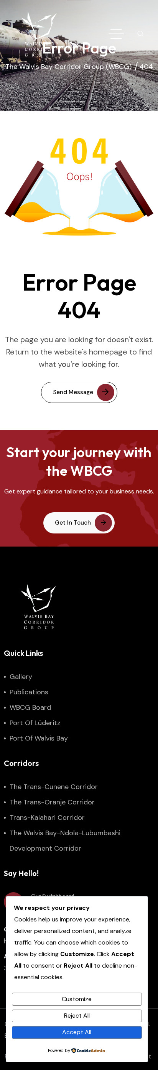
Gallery (21, 676)
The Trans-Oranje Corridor (52, 802)
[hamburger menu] (116, 33)
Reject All (77, 1015)
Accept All (76, 1032)
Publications (29, 692)
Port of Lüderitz (35, 722)
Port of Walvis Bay (39, 738)
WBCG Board (30, 707)
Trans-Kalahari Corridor (47, 817)
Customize (77, 999)
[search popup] (140, 34)
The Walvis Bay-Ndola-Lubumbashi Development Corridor (65, 840)
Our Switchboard (52, 895)
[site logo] (39, 34)
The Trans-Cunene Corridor (54, 786)
